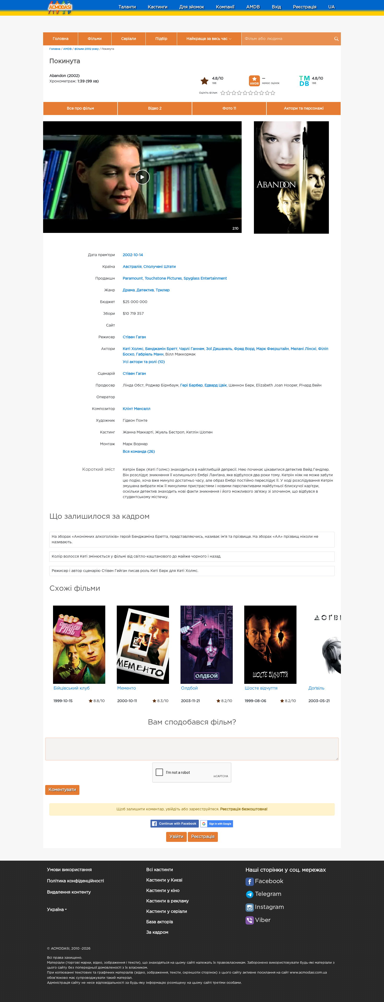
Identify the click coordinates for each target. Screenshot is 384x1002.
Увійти (176, 837)
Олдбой (189, 688)
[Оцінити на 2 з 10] (228, 93)
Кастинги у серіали (166, 912)
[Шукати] (336, 38)
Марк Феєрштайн (272, 349)
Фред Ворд (244, 349)
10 (136, 255)
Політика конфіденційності (75, 881)
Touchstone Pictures (163, 278)
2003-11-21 (190, 701)
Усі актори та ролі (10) (144, 362)
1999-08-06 (255, 701)
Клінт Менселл (136, 409)
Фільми (95, 38)
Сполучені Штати (159, 266)
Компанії (225, 7)
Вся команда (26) (139, 451)
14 (141, 255)
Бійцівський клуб (72, 688)
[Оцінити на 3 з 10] (234, 93)
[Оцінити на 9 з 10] (267, 93)
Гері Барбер (191, 385)
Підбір (161, 38)
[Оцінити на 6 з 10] (250, 93)
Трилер (163, 290)
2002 (127, 255)
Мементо (126, 688)
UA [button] (331, 7)
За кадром (157, 932)
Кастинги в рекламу (167, 901)
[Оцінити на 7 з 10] (256, 93)
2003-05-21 (319, 701)
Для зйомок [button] (191, 7)
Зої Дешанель (219, 349)
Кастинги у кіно (162, 891)
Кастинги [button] (157, 7)
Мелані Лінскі (303, 349)
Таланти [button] (127, 7)
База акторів (159, 922)
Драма (129, 290)
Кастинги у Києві (164, 880)
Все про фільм (80, 108)
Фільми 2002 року (86, 49)
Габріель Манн (150, 354)
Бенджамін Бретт (161, 349)
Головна (60, 38)
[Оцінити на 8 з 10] (261, 93)
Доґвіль (316, 688)
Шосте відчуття (261, 688)
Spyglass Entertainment (205, 278)
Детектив (145, 290)
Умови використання (69, 870)
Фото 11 (229, 108)
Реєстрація (304, 7)
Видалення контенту (69, 892)
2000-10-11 (127, 701)
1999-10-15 (63, 701)
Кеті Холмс (133, 349)
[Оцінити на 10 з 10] (272, 93)
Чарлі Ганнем (191, 349)
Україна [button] (55, 910)
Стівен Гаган (134, 337)
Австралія (132, 266)
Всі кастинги (159, 870)
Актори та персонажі (304, 108)
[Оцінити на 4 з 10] (239, 93)
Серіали (128, 38)
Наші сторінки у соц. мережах (286, 870)
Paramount (133, 278)
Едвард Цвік (216, 385)
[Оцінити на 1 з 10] (222, 93)
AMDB (253, 7)
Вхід (276, 7)
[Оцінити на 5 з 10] (245, 93)
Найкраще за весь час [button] (207, 38)
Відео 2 (154, 108)
